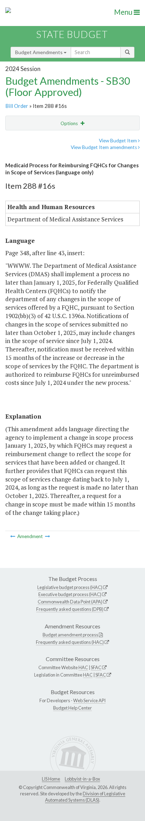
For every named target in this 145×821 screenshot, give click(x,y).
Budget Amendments (39, 52)
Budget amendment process (70, 635)
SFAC (96, 667)
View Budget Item (118, 140)
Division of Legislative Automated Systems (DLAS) (85, 797)
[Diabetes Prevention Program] (13, 536)
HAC (83, 667)
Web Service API (89, 700)
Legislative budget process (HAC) (69, 587)
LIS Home (51, 779)
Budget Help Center (72, 708)
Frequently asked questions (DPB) (69, 609)
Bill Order (16, 106)
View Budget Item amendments (104, 147)
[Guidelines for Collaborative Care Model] (47, 536)
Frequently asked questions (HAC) (70, 642)
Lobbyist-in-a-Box (82, 779)
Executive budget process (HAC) (69, 594)
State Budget (72, 34)
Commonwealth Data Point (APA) (70, 602)
